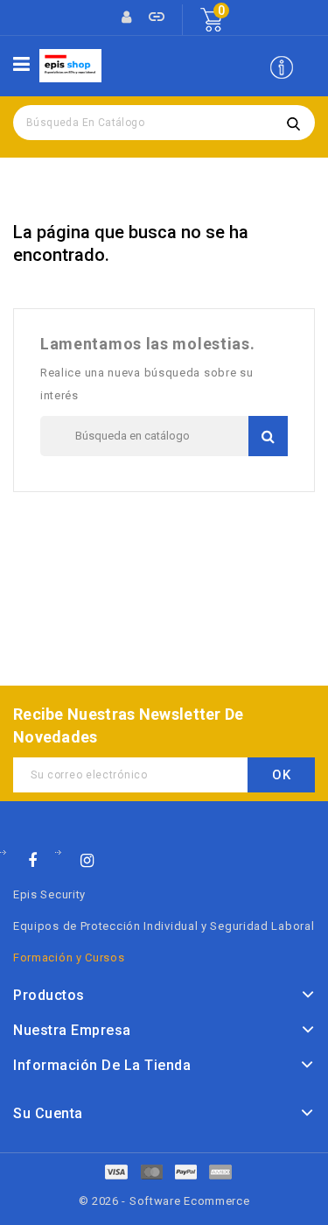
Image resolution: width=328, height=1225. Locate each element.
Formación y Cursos (69, 957)
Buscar (293, 122)
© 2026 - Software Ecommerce (164, 1200)
